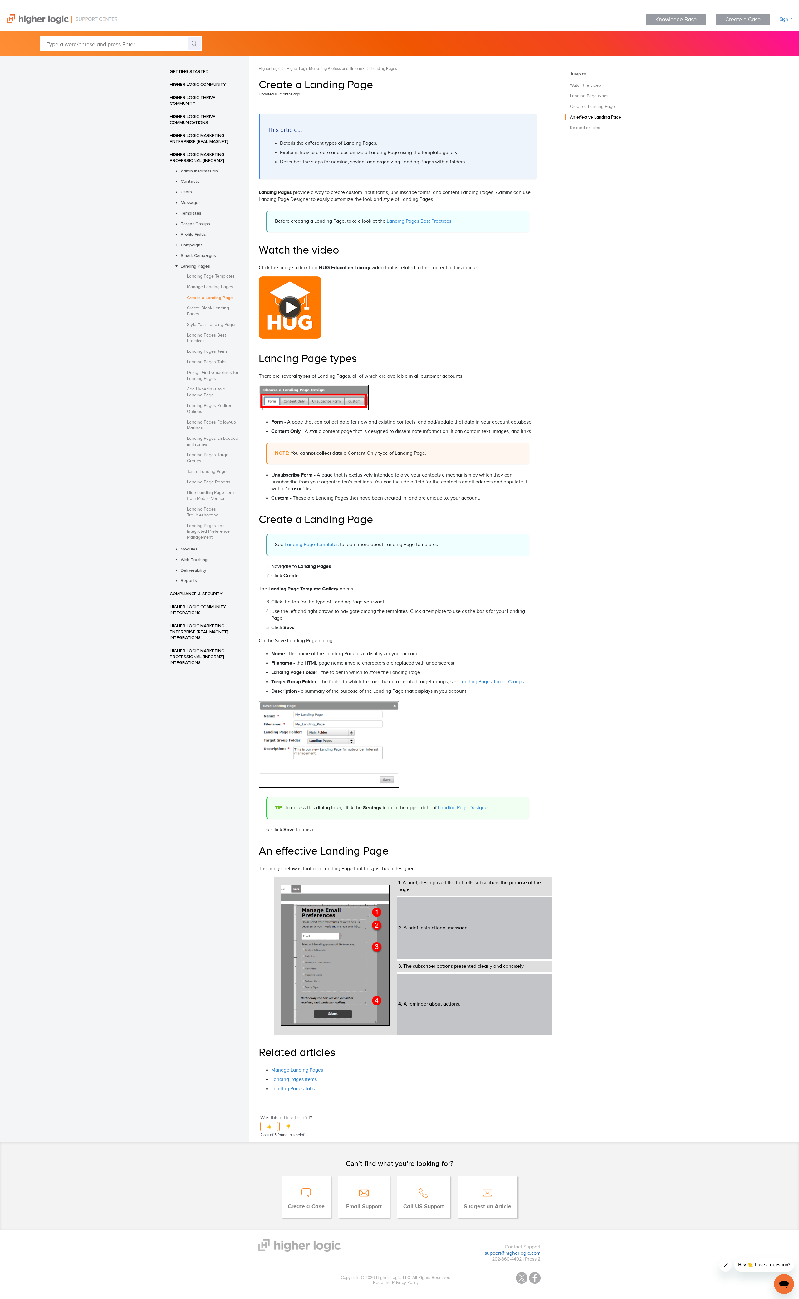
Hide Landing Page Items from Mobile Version (211, 495)
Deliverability (193, 570)
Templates (191, 213)
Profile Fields (193, 234)
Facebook (535, 1278)
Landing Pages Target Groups (208, 458)
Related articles (585, 127)
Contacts (190, 181)
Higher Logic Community (198, 84)
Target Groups (195, 224)
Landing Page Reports (208, 482)
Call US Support (423, 1206)
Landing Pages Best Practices (206, 338)
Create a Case (743, 19)
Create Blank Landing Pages (208, 311)
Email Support (364, 1206)
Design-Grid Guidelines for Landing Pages (212, 375)
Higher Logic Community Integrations (198, 609)
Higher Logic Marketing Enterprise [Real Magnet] (199, 138)
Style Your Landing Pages (212, 324)
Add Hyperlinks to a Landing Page (206, 392)
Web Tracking (194, 559)
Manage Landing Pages (210, 286)
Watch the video (585, 85)
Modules (189, 549)
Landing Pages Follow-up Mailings (211, 425)
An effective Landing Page (595, 117)
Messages (191, 202)
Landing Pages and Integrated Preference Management (208, 531)
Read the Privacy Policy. (396, 1282)
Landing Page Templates (211, 276)
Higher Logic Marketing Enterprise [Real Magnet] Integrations (199, 632)
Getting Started (189, 71)
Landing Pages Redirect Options (210, 408)
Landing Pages (195, 266)
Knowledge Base (676, 19)
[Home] (58, 22)
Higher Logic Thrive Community (192, 100)
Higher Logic (269, 68)
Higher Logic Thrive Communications (192, 119)
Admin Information (199, 171)
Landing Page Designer (463, 808)
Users (186, 192)
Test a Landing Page (207, 471)
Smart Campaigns (198, 255)
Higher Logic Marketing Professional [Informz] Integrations (197, 656)
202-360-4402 (507, 1259)
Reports (189, 580)
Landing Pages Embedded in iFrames (212, 441)
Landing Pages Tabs (207, 362)
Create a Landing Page (210, 297)
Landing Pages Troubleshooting (202, 512)
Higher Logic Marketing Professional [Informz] (197, 157)
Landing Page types (589, 96)
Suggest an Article (487, 1206)
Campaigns (192, 245)
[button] (269, 1126)
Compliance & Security (196, 593)
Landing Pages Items (207, 351)
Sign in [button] (786, 19)
